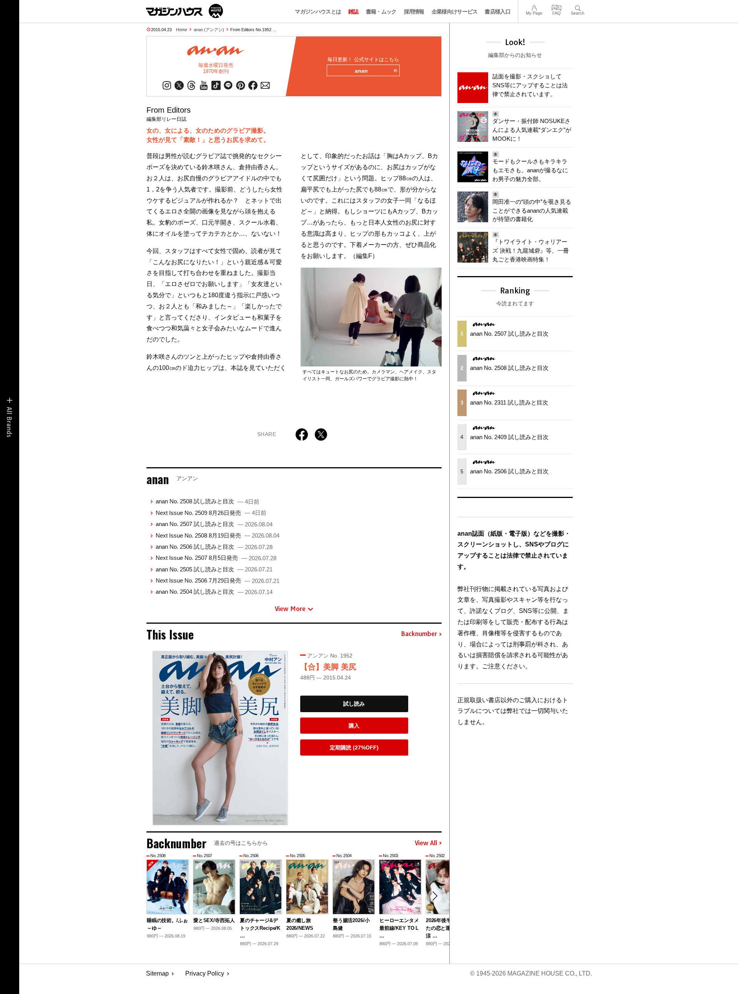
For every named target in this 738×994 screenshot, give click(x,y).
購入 (354, 726)
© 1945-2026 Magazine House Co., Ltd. (531, 973)
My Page (534, 7)
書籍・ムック (381, 11)
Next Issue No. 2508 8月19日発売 (217, 535)
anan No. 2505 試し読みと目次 (214, 569)
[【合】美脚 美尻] (220, 738)
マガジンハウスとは (318, 11)
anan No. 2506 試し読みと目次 (214, 546)
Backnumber (419, 634)
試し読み (354, 704)
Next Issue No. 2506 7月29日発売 (217, 580)
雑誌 (353, 11)
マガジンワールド (184, 11)
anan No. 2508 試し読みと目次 (207, 501)
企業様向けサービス (455, 11)
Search (577, 7)
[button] (435, 896)
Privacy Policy (204, 973)
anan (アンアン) (209, 29)
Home (181, 29)
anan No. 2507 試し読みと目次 (214, 524)
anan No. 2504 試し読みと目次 (214, 591)
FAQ (556, 7)
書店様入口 (497, 11)
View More (290, 609)
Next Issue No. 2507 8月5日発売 (216, 557)
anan (361, 71)
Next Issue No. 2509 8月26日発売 (211, 512)
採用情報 (414, 11)
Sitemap (157, 973)
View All (426, 843)
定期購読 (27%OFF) (354, 747)
